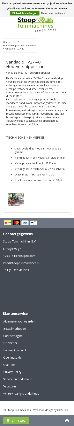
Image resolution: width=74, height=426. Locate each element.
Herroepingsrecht (14, 350)
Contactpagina (13, 336)
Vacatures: (10, 386)
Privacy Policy (12, 372)
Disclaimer (10, 343)
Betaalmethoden (14, 329)
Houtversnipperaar (13, 45)
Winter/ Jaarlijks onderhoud (21, 393)
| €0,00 (17, 420)
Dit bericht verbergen (24, 13)
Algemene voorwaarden (19, 321)
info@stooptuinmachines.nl (21, 263)
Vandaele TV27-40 (14, 48)
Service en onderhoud (17, 379)
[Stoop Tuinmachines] (37, 22)
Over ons (9, 365)
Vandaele (31, 45)
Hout (14, 42)
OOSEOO (62, 410)
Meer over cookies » (53, 13)
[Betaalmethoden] (21, 223)
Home (6, 42)
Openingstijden (13, 357)
